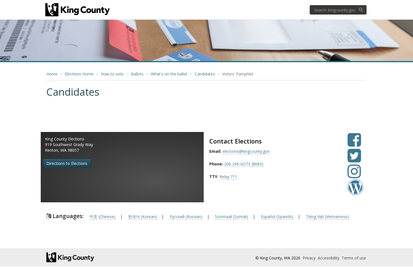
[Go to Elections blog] (355, 191)
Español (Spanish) (277, 216)
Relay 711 (228, 176)
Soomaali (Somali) (231, 216)
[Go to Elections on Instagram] (354, 175)
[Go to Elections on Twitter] (354, 159)
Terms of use (354, 258)
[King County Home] (96, 257)
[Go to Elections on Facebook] (354, 144)
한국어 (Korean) (142, 216)
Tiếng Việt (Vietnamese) (327, 216)
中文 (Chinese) (102, 216)
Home (52, 74)
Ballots (137, 74)
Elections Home (79, 74)
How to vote (112, 74)
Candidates (205, 74)
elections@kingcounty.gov (246, 151)
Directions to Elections (66, 163)
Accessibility (329, 258)
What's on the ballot (169, 74)
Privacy (310, 258)
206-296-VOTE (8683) (243, 164)
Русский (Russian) (186, 216)
